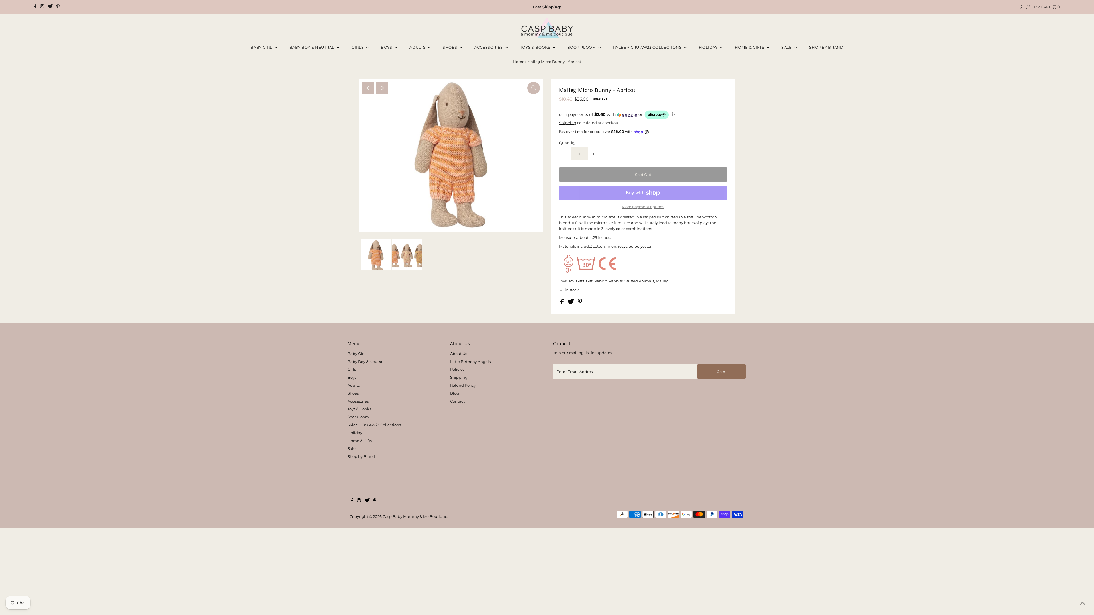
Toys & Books (535, 47)
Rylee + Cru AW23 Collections (374, 425)
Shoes (450, 47)
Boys (387, 47)
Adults (417, 47)
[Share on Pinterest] (580, 303)
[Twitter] (50, 7)
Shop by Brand (361, 456)
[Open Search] (1020, 7)
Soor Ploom (358, 417)
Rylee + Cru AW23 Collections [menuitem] (648, 47)
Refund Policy (463, 385)
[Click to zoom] (533, 88)
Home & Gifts (750, 47)
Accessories (489, 47)
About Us (458, 353)
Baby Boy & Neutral (312, 47)
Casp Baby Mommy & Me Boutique (415, 516)
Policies (457, 369)
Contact (457, 401)
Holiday (355, 432)
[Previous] (368, 88)
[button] (643, 115)
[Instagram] (42, 7)
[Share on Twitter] (571, 303)
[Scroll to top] (1082, 603)
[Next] (382, 88)
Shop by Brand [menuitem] (826, 47)
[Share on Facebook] (562, 303)
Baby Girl (261, 47)
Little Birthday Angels (470, 361)
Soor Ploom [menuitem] (582, 47)
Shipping (567, 122)
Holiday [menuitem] (709, 47)
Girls (358, 47)
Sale (787, 47)
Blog (454, 393)
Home (518, 61)
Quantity (567, 142)
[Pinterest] (58, 7)
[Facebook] (35, 7)
